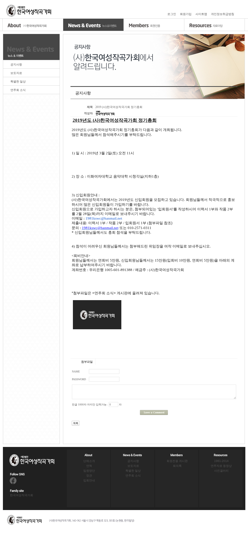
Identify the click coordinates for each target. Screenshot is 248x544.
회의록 (177, 466)
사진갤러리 (221, 470)
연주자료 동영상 (221, 466)
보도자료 (16, 73)
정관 (89, 475)
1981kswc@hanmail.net (103, 218)
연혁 (89, 466)
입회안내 (89, 480)
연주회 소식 (18, 90)
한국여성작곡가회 (21, 495)
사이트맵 (201, 14)
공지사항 (16, 64)
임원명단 (89, 470)
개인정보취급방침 (222, 14)
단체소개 (89, 461)
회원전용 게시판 (177, 461)
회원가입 (186, 14)
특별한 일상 (18, 81)
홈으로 (29, 10)
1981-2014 (221, 461)
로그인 (171, 14)
